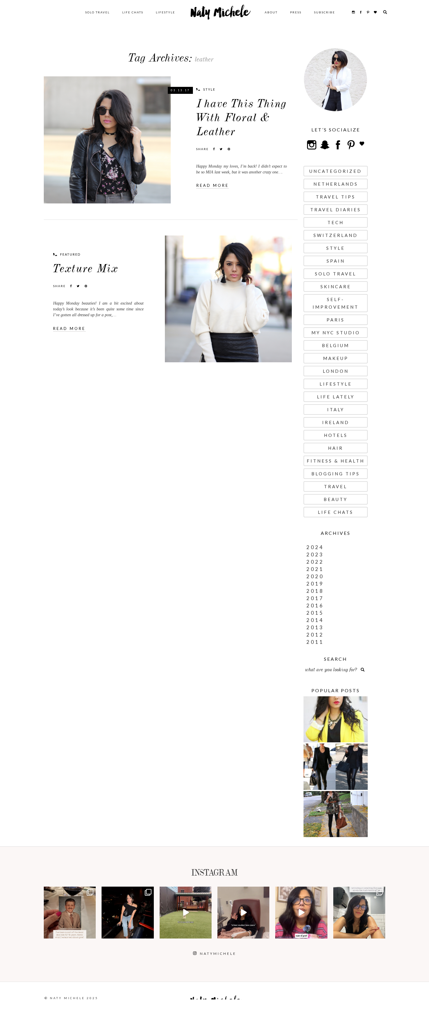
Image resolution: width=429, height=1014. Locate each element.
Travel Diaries (335, 209)
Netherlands (335, 184)
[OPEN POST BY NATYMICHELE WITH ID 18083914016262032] (186, 913)
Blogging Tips (335, 473)
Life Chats (132, 12)
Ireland (335, 422)
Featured (70, 254)
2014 (315, 620)
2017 (315, 598)
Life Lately (336, 396)
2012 (315, 635)
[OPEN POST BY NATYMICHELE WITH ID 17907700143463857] (243, 913)
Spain (336, 260)
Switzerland (335, 235)
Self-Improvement (336, 303)
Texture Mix (85, 268)
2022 (315, 562)
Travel (335, 486)
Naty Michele (220, 14)
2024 (315, 547)
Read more (212, 185)
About (271, 12)
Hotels (336, 435)
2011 (315, 642)
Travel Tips (335, 196)
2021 (315, 569)
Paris (336, 319)
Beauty (336, 499)
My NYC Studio (335, 332)
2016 (315, 605)
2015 (315, 613)
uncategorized (335, 171)
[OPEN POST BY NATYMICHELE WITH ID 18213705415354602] (128, 913)
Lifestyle (165, 12)
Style (209, 89)
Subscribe (324, 12)
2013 (315, 627)
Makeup (335, 358)
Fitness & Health (336, 460)
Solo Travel (97, 12)
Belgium (335, 345)
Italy (335, 409)
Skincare (335, 286)
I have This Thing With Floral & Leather (241, 117)
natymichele (70, 892)
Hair (335, 448)
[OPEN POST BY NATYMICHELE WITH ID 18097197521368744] (70, 913)
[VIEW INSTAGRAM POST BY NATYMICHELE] (90, 933)
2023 (315, 554)
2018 (315, 591)
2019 (315, 584)
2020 (315, 576)
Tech (335, 222)
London (336, 371)
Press (295, 12)
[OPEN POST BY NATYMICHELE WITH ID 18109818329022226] (301, 913)
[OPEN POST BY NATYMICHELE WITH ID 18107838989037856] (359, 913)
